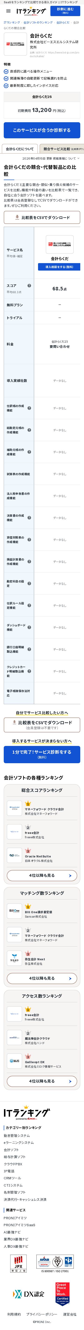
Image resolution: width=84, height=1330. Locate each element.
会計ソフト (11, 1150)
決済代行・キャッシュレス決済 (25, 1200)
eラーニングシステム (19, 1143)
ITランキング (12, 22)
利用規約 (14, 1314)
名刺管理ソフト (15, 1192)
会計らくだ (63, 22)
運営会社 (70, 1314)
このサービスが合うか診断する (42, 130)
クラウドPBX (13, 1164)
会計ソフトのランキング (38, 22)
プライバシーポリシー (42, 1314)
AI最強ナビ (12, 1232)
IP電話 (9, 1171)
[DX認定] (28, 1294)
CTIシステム (13, 1185)
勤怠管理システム (17, 1136)
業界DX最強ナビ (16, 1239)
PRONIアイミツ (15, 1218)
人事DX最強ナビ (16, 1246)
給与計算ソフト (15, 1157)
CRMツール (12, 1178)
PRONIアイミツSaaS (19, 1225)
